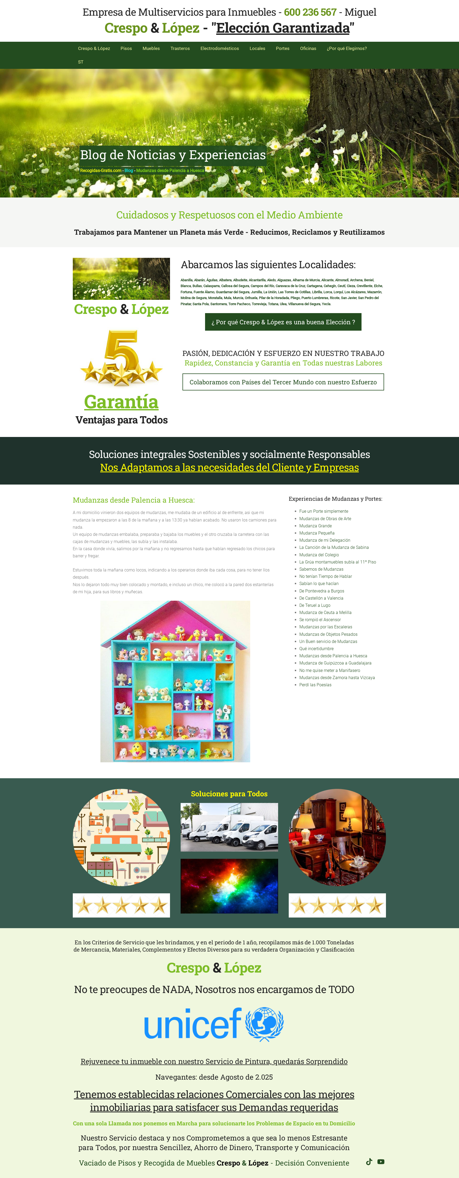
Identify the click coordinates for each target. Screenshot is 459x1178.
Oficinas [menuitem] (308, 48)
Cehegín (330, 286)
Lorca (328, 292)
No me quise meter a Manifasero (329, 670)
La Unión (270, 292)
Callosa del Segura (235, 286)
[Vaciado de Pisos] (337, 837)
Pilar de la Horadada (274, 298)
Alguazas (284, 280)
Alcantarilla (257, 280)
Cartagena (314, 286)
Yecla (326, 304)
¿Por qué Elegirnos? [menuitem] (347, 48)
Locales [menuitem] (257, 48)
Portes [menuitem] (283, 48)
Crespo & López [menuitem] (94, 48)
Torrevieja (259, 304)
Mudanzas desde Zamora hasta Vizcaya (337, 677)
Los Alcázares (355, 292)
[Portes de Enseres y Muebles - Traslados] (229, 827)
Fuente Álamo (204, 292)
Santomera (218, 304)
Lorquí (338, 292)
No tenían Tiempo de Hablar (325, 576)
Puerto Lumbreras (314, 298)
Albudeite (240, 280)
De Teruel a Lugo (314, 605)
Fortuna (186, 292)
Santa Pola (201, 304)
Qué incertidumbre (316, 648)
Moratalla (215, 298)
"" (282, 27)
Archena (356, 280)
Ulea (283, 304)
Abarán (199, 280)
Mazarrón (374, 292)
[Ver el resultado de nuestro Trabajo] (229, 886)
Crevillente (364, 286)
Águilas (212, 280)
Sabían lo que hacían (319, 583)
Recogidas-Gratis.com (100, 170)
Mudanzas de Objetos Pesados (328, 634)
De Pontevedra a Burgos (321, 591)
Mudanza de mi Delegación (324, 540)
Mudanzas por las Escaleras (325, 626)
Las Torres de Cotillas (294, 292)
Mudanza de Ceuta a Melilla (325, 612)
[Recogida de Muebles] (121, 837)
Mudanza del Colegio (319, 554)
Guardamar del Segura (232, 292)
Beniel (368, 280)
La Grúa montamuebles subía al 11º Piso (337, 562)
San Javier (348, 298)
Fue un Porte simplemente (323, 511)
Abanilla (187, 280)
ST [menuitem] (80, 62)
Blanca (186, 286)
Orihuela (251, 298)
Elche (378, 286)
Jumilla (256, 292)
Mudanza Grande (315, 525)
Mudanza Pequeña (317, 533)
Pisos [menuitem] (126, 48)
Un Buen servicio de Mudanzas (328, 641)
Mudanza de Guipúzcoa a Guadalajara (335, 663)
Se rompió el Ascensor (320, 619)
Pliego (295, 298)
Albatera (225, 280)
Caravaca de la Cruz (290, 286)
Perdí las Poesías (315, 684)
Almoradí (341, 280)
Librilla (317, 292)
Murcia (238, 298)
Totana (273, 304)
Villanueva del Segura (304, 304)
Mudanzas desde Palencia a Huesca (333, 655)
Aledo (271, 280)
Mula (227, 298)
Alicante (327, 280)
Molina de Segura (194, 298)
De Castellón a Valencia (321, 598)
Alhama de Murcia (306, 280)
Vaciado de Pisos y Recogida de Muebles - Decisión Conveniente (214, 1162)
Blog (129, 170)
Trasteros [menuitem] (180, 48)
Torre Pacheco (239, 304)
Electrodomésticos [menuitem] (220, 48)
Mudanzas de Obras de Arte (325, 518)
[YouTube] (381, 1161)
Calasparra (211, 286)
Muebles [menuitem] (151, 48)
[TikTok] (369, 1161)
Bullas (197, 286)
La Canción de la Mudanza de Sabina (334, 547)
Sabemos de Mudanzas (321, 569)
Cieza (351, 286)
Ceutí (341, 286)
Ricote (334, 298)
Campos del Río (262, 286)
